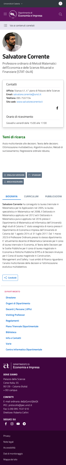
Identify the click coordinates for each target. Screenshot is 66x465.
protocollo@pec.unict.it (20, 405)
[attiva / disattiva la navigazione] (5, 14)
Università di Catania (12, 3)
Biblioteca (11, 332)
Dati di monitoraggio (13, 453)
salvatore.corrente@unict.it (27, 94)
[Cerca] (60, 14)
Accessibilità (9, 447)
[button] (21, 3)
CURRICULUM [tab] (31, 196)
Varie (8, 343)
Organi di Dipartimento (18, 303)
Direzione (11, 297)
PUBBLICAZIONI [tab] (53, 196)
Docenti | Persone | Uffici (19, 309)
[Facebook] (57, 108)
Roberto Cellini (21, 412)
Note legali (8, 442)
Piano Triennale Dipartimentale (22, 326)
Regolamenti (12, 320)
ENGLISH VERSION (15, 175)
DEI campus (11, 390)
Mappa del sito (10, 459)
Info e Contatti (13, 338)
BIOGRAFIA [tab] (11, 196)
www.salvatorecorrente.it (30, 101)
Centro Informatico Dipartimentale (24, 349)
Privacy (6, 436)
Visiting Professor (15, 315)
